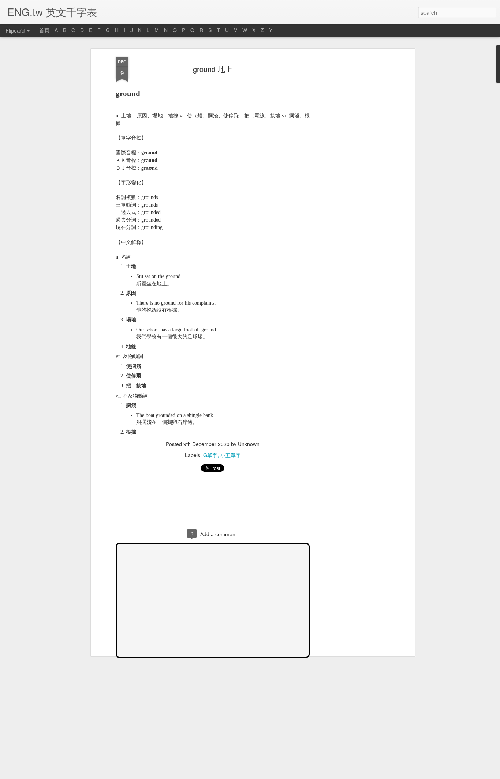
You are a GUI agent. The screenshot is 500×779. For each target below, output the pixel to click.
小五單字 (230, 455)
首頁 (44, 30)
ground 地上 (212, 69)
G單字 (210, 455)
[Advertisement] (350, 172)
